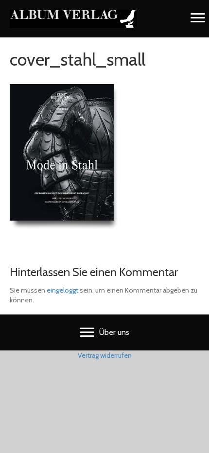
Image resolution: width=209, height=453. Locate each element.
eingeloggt (62, 290)
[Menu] (198, 18)
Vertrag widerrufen (105, 355)
